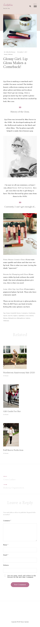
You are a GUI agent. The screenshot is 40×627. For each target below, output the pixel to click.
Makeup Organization (13, 488)
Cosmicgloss (24, 313)
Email (5, 555)
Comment (7, 521)
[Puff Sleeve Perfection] (11, 446)
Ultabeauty (6, 321)
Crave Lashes (9, 479)
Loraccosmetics (29, 316)
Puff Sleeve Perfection (13, 450)
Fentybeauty (32, 313)
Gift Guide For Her (12, 411)
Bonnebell (13, 313)
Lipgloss (15, 316)
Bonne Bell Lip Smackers (22, 188)
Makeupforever (12, 318)
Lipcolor (10, 316)
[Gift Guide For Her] (11, 407)
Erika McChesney (10, 52)
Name (5, 545)
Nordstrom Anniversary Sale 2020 (19, 372)
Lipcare (5, 316)
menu (35, 4)
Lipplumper (21, 316)
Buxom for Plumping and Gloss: (15, 274)
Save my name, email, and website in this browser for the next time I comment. (21, 576)
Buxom (18, 313)
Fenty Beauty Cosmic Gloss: (14, 259)
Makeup (10, 54)
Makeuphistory (21, 318)
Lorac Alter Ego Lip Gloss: (13, 289)
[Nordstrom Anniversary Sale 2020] (15, 368)
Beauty (6, 54)
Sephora (28, 318)
